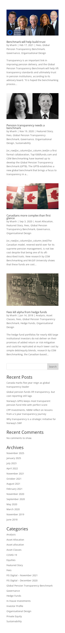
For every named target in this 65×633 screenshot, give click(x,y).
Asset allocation (15, 544)
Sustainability (23, 143)
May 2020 (11, 504)
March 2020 (13, 509)
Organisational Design (33, 53)
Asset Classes (14, 549)
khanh (13, 45)
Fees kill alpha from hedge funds (26, 312)
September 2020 (15, 499)
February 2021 (14, 488)
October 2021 (14, 478)
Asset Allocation (44, 221)
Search (53, 366)
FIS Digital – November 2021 (22, 575)
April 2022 (12, 468)
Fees (38, 45)
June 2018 (12, 519)
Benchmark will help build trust (26, 42)
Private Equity (14, 616)
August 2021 (13, 483)
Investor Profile (14, 606)
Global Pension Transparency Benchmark (29, 585)
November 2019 (15, 514)
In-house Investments (18, 600)
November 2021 (15, 473)
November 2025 (15, 453)
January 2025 (13, 458)
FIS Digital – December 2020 (22, 580)
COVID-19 (11, 554)
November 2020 (15, 494)
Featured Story (44, 131)
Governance (13, 53)
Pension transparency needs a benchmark (25, 127)
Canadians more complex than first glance (28, 217)
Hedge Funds (27, 323)
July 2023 (11, 463)
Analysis (40, 315)
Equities (11, 560)
